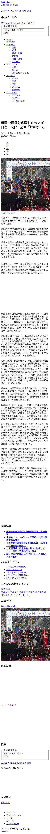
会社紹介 (5, 763)
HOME (9, 39)
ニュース (10, 45)
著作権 (13, 763)
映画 (14, 84)
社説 (14, 67)
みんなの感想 (18, 101)
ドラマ (15, 78)
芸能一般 (16, 90)
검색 (6, 33)
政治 (14, 47)
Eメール (10, 821)
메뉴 (6, 831)
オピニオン (11, 64)
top (2, 831)
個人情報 (26, 763)
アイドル (16, 87)
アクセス (16, 95)
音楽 (14, 81)
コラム (15, 70)
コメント (16, 98)
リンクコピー (12, 823)
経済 (14, 50)
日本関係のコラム (20, 73)
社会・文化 (17, 59)
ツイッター (11, 812)
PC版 (19, 763)
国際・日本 (17, 53)
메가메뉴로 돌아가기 (20, 23)
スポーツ (16, 61)
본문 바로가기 (7, 2)
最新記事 (10, 42)
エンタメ (10, 75)
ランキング (11, 92)
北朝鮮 (15, 56)
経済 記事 (5, 589)
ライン (9, 818)
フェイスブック (13, 815)
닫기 (32, 23)
